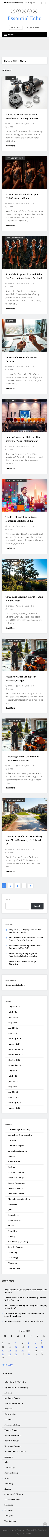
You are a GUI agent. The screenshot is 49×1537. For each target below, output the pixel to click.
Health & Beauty (15, 1188)
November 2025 (15, 1054)
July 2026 (12, 1012)
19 (16, 1350)
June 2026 (13, 1017)
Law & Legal (13, 1215)
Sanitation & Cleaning (15, 640)
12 (16, 1346)
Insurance (12, 1204)
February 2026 (14, 1038)
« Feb (4, 1364)
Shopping (10, 78)
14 (29, 1346)
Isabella (11, 124)
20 (23, 1350)
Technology (13, 1258)
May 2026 (12, 1022)
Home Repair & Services (19, 1199)
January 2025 (14, 1108)
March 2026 (13, 1033)
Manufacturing (15, 1220)
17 (3, 1350)
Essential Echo (24, 18)
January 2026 (14, 1044)
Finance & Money (16, 1178)
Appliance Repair (16, 1145)
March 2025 (13, 1097)
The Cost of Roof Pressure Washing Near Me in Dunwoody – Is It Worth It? (23, 840)
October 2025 (14, 1060)
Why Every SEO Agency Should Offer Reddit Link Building (25, 931)
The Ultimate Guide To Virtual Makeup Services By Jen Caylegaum (26, 938)
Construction (14, 1161)
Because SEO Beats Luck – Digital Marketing (23, 1321)
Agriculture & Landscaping (20, 1135)
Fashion (11, 1167)
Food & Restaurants (16, 1183)
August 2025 (14, 1070)
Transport (12, 1263)
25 (9, 1354)
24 (3, 1354)
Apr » (10, 1364)
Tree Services (12, 560)
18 (9, 1350)
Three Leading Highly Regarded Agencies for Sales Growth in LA (17, 3)
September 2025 (15, 1065)
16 (42, 1346)
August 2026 (14, 1006)
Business (12, 1156)
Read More (10, 145)
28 (29, 1354)
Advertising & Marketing (16, 480)
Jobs (10, 1210)
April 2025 (13, 1092)
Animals (12, 1140)
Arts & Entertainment (15, 158)
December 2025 (15, 1049)
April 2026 (13, 1028)
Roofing (11, 1236)
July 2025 (12, 1076)
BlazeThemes (25, 1533)
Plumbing (12, 1231)
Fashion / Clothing (16, 1172)
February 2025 (14, 1103)
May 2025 (12, 1086)
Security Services (16, 1247)
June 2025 (13, 1081)
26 (16, 1354)
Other (10, 1225)
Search (7, 899)
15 (35, 1346)
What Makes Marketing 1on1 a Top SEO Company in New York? (26, 946)
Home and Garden (16, 1193)
